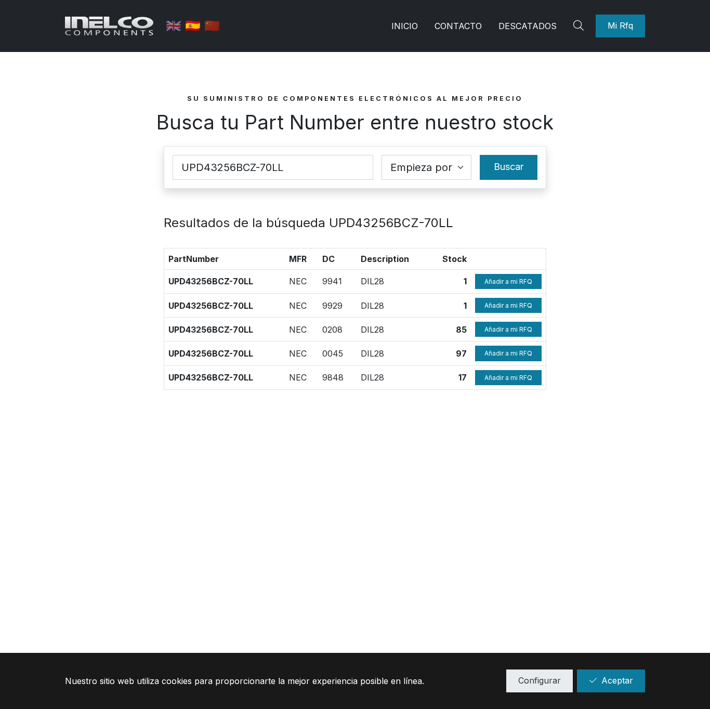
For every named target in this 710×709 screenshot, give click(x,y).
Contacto (458, 26)
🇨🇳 (212, 25)
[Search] (580, 26)
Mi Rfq (620, 25)
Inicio (404, 26)
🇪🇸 (194, 25)
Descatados (527, 26)
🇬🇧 (175, 25)
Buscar (508, 166)
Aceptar (617, 680)
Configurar (539, 680)
